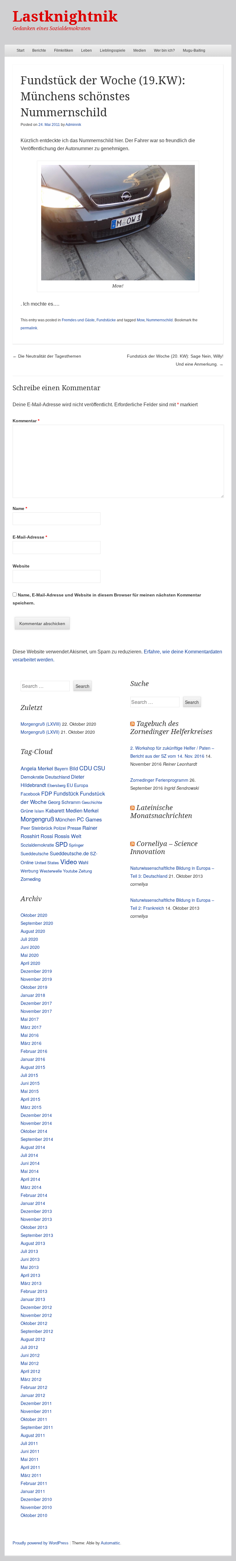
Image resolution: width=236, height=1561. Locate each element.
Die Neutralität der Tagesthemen (47, 356)
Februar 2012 (34, 1387)
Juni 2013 (30, 1259)
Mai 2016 (30, 1035)
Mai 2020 (30, 955)
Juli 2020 (29, 939)
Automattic (110, 1543)
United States (47, 862)
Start (20, 50)
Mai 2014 (30, 1171)
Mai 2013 (30, 1267)
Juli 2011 (29, 1443)
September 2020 (37, 923)
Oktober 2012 (34, 1323)
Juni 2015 (30, 1083)
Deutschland (57, 776)
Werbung (29, 871)
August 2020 (33, 931)
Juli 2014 (29, 1155)
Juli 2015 (29, 1075)
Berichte (39, 50)
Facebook (30, 794)
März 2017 (31, 1027)
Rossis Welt (67, 836)
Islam (39, 811)
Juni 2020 (30, 947)
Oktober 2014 (34, 1131)
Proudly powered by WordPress (41, 1543)
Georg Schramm (64, 802)
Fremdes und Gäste (78, 320)
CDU (85, 768)
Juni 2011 (30, 1451)
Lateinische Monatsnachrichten (161, 812)
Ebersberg (56, 785)
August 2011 (33, 1435)
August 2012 (33, 1339)
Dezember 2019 (36, 971)
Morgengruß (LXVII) (40, 732)
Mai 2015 (30, 1091)
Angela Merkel (37, 768)
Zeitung (85, 871)
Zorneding (31, 879)
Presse (74, 828)
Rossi (47, 836)
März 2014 (31, 1187)
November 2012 (36, 1315)
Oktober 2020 (34, 915)
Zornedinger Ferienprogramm (159, 780)
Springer (76, 845)
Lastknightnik (65, 16)
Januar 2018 (33, 995)
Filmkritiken (63, 50)
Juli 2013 (29, 1251)
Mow (140, 320)
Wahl (83, 862)
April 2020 (30, 963)
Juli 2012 (29, 1347)
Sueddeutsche (35, 853)
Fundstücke (106, 320)
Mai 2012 (30, 1363)
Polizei (59, 828)
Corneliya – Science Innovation (164, 848)
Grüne (27, 810)
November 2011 (36, 1411)
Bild (73, 768)
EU (70, 785)
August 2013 (33, 1243)
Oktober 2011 (34, 1419)
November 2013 (36, 1219)
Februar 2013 (34, 1291)
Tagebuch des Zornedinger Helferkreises (171, 728)
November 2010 (36, 1507)
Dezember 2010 (36, 1499)
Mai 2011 (30, 1459)
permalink (29, 328)
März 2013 (31, 1283)
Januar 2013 (33, 1299)
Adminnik (73, 124)
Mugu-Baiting (194, 50)
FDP (46, 793)
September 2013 (37, 1235)
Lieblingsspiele (112, 50)
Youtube (70, 871)
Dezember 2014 (36, 1115)
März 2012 (31, 1379)
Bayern (61, 768)
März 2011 (31, 1475)
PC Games (89, 819)
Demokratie (32, 776)
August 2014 (33, 1147)
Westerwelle (51, 871)
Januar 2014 (33, 1203)
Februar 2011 (34, 1483)
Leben (86, 50)
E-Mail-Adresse (30, 537)
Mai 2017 (30, 1019)
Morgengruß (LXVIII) (41, 724)
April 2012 (30, 1371)
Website (21, 566)
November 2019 (36, 979)
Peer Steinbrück (36, 828)
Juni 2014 (30, 1163)
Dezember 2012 (36, 1307)
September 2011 (37, 1427)
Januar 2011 (33, 1491)
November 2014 (36, 1123)
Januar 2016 (33, 1059)
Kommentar (26, 420)
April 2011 (30, 1467)
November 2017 (36, 1011)
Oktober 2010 (34, 1515)
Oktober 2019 (34, 987)
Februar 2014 (34, 1195)
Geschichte (92, 802)
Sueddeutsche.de (69, 853)
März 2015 (31, 1107)
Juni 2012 (30, 1355)
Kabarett (55, 810)
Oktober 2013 (34, 1227)
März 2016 (31, 1043)
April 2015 (30, 1099)
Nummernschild (159, 320)
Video (68, 861)
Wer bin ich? (164, 50)
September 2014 (37, 1139)
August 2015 (33, 1067)
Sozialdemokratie (37, 845)
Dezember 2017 (36, 1003)
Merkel (91, 810)
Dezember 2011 (36, 1403)
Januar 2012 (33, 1395)
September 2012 (37, 1331)
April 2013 (30, 1275)
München (65, 819)
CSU (99, 768)
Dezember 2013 (36, 1211)
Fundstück (66, 793)
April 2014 (30, 1179)
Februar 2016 (34, 1051)
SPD (61, 844)
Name (20, 508)
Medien (139, 50)
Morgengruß (37, 818)
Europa (81, 785)
